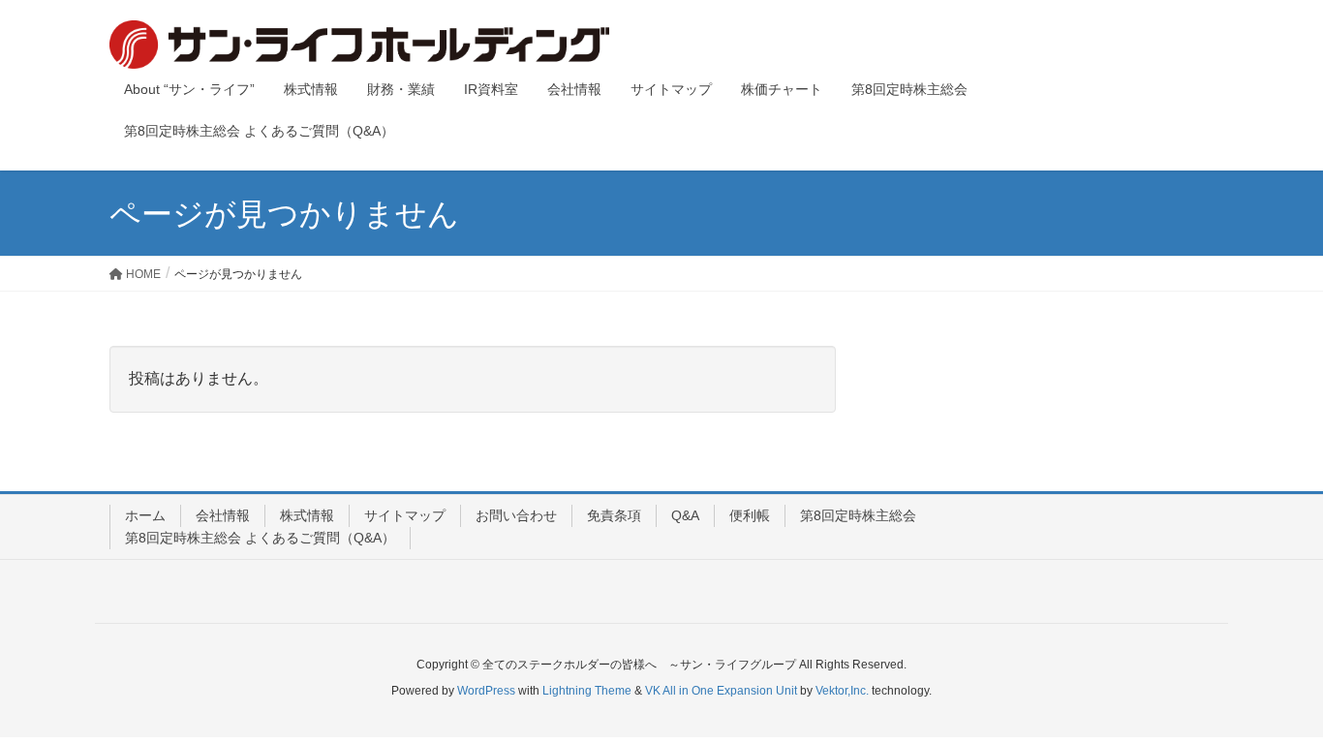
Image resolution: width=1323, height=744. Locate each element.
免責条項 (614, 515)
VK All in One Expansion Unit (721, 691)
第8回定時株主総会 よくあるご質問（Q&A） (260, 537)
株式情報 (307, 515)
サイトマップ (405, 515)
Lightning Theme (586, 691)
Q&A (685, 515)
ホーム (145, 515)
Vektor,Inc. (842, 691)
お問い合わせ (516, 515)
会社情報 (223, 515)
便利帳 (749, 515)
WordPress (486, 691)
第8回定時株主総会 (858, 515)
